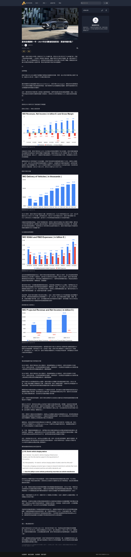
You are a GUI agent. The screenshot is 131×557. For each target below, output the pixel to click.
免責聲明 (37, 554)
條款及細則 (31, 554)
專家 (24, 51)
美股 (29, 51)
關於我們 (43, 554)
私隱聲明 (24, 554)
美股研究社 (30, 45)
